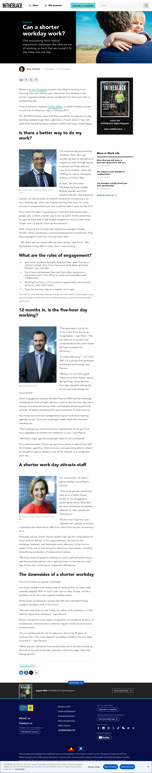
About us (24, 718)
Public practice (64, 725)
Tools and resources (66, 716)
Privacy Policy (20, 769)
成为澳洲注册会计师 (66, 730)
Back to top (74, 683)
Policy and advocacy (66, 721)
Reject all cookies (110, 767)
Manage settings (94, 767)
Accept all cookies (127, 767)
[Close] (148, 766)
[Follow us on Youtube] (104, 737)
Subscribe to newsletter (83, 6)
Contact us (25, 723)
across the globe (37, 89)
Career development (66, 711)
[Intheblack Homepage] (12, 5)
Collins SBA (54, 106)
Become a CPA (64, 706)
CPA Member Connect (29, 732)
